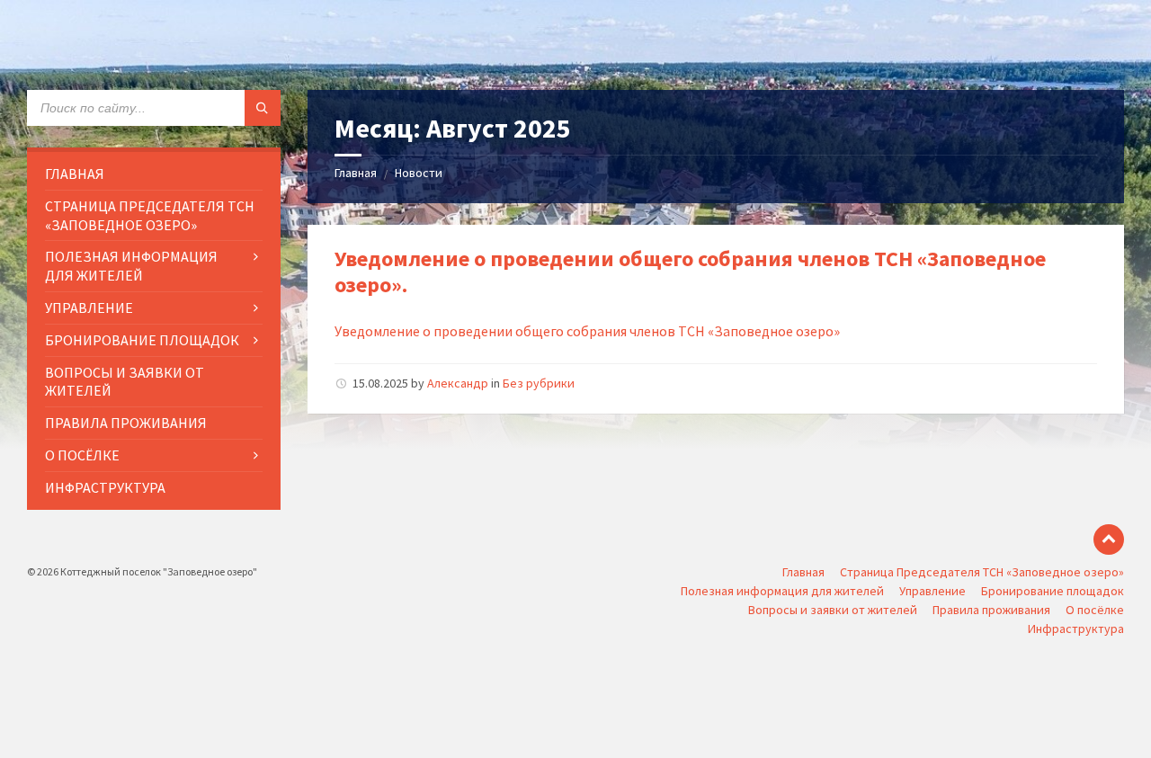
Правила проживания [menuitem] (126, 423)
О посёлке (1095, 610)
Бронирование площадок (1052, 591)
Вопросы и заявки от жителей (832, 610)
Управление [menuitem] (89, 308)
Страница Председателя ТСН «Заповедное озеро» (982, 572)
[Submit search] (263, 108)
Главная (356, 173)
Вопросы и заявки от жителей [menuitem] (124, 381)
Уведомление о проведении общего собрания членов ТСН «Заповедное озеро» (587, 331)
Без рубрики (539, 383)
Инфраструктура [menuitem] (105, 487)
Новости (418, 173)
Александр (457, 383)
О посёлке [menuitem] (82, 455)
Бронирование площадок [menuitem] (142, 340)
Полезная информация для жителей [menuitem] (131, 265)
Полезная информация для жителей (782, 591)
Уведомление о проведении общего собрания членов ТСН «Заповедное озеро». (690, 272)
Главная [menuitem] (74, 174)
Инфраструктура (1076, 628)
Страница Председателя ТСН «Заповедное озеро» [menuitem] (149, 215)
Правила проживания (991, 610)
